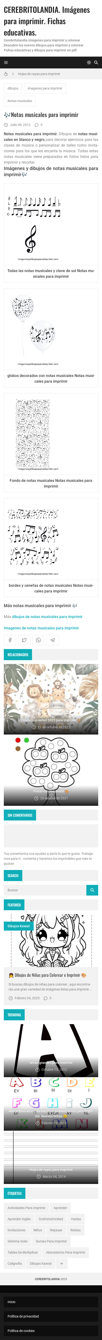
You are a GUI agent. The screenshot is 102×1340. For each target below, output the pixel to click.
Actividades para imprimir (27, 1208)
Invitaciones (16, 1230)
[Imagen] (51, 940)
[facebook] (10, 640)
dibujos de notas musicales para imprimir (47, 616)
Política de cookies (21, 1331)
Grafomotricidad (51, 1219)
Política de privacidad (23, 1316)
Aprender (60, 1208)
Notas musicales (20, 101)
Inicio (11, 1302)
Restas (75, 1230)
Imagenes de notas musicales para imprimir (41, 628)
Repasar (56, 1230)
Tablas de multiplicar (23, 1252)
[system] (89, 62)
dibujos (13, 88)
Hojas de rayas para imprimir (39, 74)
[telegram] (52, 640)
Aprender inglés (19, 1219)
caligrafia (15, 1263)
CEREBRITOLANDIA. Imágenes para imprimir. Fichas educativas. (47, 21)
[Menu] (6, 62)
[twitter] (24, 640)
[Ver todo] (62, 1263)
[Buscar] (96, 62)
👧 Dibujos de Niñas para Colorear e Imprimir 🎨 (47, 975)
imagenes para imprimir (45, 88)
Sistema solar (18, 1241)
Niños (37, 1230)
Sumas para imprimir (51, 1241)
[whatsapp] (38, 640)
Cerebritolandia (47, 1279)
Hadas (76, 1219)
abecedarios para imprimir (65, 1252)
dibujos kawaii (19, 926)
